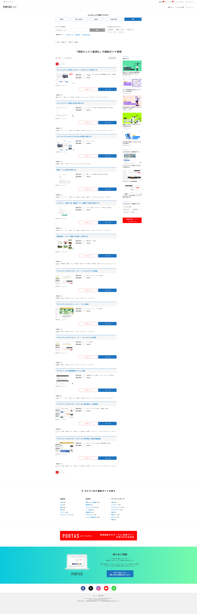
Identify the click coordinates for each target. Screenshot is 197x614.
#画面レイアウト (120, 29)
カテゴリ (113, 517)
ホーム (95, 595)
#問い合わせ (127, 209)
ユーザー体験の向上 (91, 517)
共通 (112, 502)
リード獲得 (89, 510)
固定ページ (114, 514)
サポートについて (190, 2)
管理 (61, 507)
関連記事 (77, 34)
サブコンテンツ (115, 510)
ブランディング (90, 514)
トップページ (115, 505)
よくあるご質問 (180, 7)
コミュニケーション (65, 514)
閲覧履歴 (161, 2)
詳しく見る (108, 89)
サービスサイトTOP (179, 2)
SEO (61, 505)
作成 (61, 502)
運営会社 (101, 595)
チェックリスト (168, 2)
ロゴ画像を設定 (86, 34)
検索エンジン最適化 (73, 42)
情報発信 (88, 505)
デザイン (62, 512)
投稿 (112, 512)
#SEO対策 (126, 212)
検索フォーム (70, 34)
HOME (58, 42)
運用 (61, 510)
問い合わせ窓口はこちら (120, 574)
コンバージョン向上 (91, 507)
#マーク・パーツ (112, 32)
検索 (133, 19)
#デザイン (121, 32)
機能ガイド (171, 7)
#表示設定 (110, 29)
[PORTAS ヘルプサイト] (31, 7)
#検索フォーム (130, 29)
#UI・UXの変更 (127, 206)
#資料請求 (135, 209)
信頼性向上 (89, 512)
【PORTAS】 (97, 599)
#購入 (133, 212)
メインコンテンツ (116, 507)
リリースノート (190, 7)
